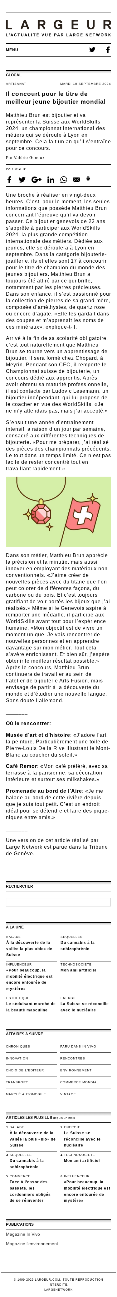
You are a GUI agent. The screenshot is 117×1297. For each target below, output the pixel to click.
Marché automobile (26, 1094)
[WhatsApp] (64, 179)
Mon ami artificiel (78, 970)
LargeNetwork (58, 1289)
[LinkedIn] (51, 179)
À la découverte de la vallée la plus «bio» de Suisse (29, 948)
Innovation (17, 1058)
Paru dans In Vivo (78, 1046)
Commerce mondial (79, 1082)
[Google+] (37, 179)
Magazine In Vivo (23, 1234)
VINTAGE (68, 1094)
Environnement (76, 1070)
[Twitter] (23, 179)
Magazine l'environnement (32, 1243)
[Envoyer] (77, 179)
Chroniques (18, 1046)
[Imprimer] (88, 179)
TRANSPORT (17, 1082)
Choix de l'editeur (25, 1070)
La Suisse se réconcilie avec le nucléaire (82, 1139)
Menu (12, 50)
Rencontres (72, 1058)
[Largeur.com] (58, 28)
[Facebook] (10, 179)
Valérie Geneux (29, 158)
